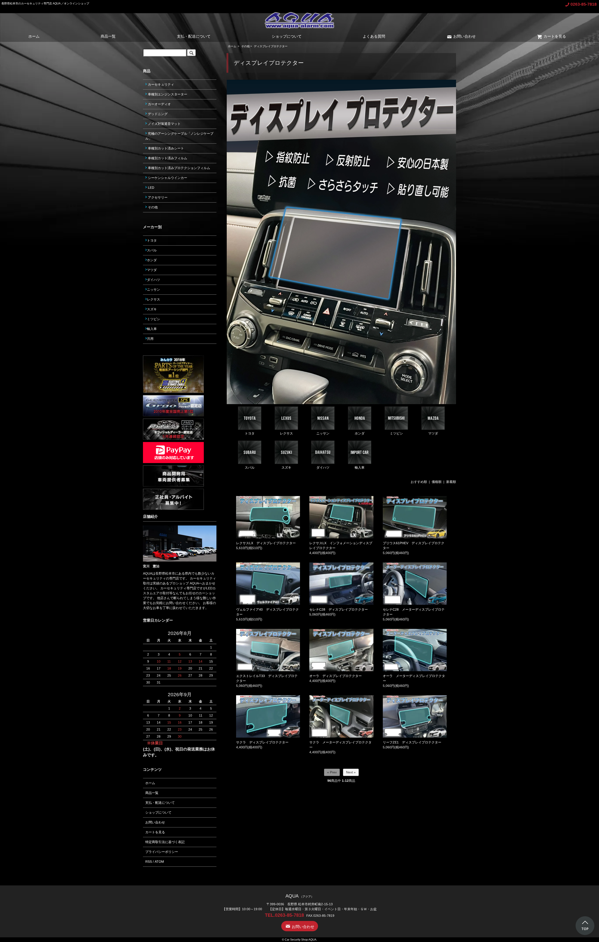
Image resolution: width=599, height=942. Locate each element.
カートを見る (555, 36)
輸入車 (360, 467)
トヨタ (250, 433)
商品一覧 (108, 36)
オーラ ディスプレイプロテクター (335, 676)
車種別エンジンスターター (167, 94)
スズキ (286, 467)
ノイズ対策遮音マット (164, 124)
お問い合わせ (464, 36)
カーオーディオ (159, 104)
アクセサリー (157, 197)
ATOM (159, 861)
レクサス (286, 433)
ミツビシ (396, 433)
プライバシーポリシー (161, 852)
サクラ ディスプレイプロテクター (262, 742)
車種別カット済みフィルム (167, 158)
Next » (351, 772)
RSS (148, 861)
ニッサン (322, 433)
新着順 (451, 482)
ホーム (34, 36)
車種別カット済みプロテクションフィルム (178, 168)
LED (150, 187)
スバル (250, 467)
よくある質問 (374, 36)
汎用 (150, 339)
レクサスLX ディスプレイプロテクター (266, 543)
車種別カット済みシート (165, 148)
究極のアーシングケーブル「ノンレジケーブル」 (179, 136)
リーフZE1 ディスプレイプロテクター (412, 742)
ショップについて (287, 36)
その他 (245, 46)
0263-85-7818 (583, 4)
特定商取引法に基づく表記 (165, 842)
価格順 (437, 482)
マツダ (433, 433)
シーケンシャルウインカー (167, 178)
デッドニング (157, 114)
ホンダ (360, 433)
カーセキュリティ (160, 84)
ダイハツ (322, 467)
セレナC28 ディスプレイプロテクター (338, 609)
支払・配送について (194, 36)
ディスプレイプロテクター (271, 46)
